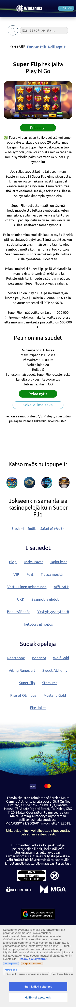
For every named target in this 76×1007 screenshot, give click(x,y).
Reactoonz (16, 658)
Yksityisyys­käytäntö (53, 612)
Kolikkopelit (56, 47)
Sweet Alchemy (54, 670)
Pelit (43, 47)
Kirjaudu (66, 8)
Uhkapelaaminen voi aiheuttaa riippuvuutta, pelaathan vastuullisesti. (38, 832)
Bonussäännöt (18, 612)
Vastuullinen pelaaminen (26, 587)
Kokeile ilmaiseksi (38, 405)
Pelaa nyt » (38, 394)
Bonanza (39, 658)
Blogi (13, 562)
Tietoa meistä (52, 574)
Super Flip (27, 683)
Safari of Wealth (52, 528)
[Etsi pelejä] (13, 30)
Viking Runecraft (22, 670)
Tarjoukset (58, 562)
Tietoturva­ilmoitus (38, 624)
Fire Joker (38, 708)
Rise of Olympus (23, 695)
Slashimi (18, 528)
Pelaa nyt (38, 127)
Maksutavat (33, 562)
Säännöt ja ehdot (45, 599)
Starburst (49, 683)
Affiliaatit (61, 587)
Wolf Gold (61, 658)
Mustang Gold (55, 695)
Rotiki (32, 528)
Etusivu (32, 47)
